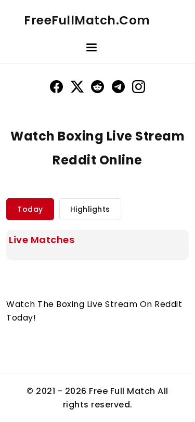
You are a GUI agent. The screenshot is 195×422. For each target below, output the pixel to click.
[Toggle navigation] (91, 49)
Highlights (90, 209)
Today (30, 209)
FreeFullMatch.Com (87, 20)
